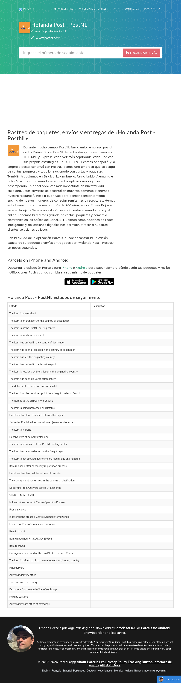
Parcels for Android (155, 628)
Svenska (118, 670)
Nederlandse (105, 670)
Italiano (129, 670)
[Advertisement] (90, 99)
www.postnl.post (48, 38)
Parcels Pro (65, 9)
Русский (161, 670)
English (46, 670)
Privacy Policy (116, 662)
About (81, 662)
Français (56, 670)
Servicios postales (95, 9)
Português (79, 670)
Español (67, 670)
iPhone (67, 267)
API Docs (113, 665)
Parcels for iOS (125, 628)
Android (81, 267)
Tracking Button (140, 662)
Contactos (131, 9)
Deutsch (91, 670)
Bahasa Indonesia (144, 670)
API (103, 665)
